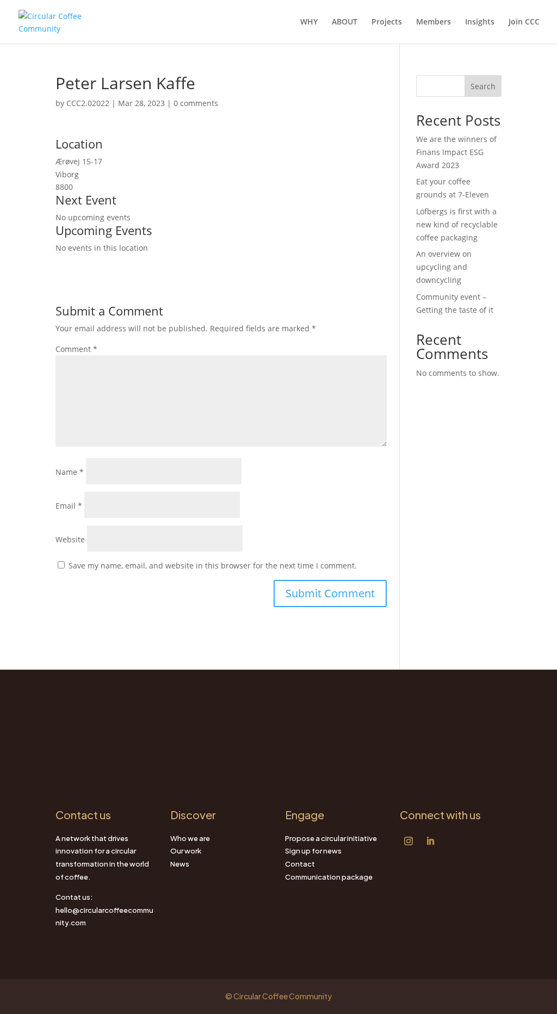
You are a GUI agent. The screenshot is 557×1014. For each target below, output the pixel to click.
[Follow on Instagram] (408, 841)
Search (483, 86)
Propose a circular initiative (331, 838)
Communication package (329, 877)
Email (68, 505)
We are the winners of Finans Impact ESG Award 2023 (456, 152)
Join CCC (524, 22)
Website (70, 539)
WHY (309, 22)
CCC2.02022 (87, 103)
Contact (300, 864)
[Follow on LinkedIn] (430, 841)
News (179, 864)
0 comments (196, 103)
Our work (185, 850)
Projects (387, 22)
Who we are (190, 838)
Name (69, 472)
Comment (76, 349)
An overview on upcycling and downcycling (444, 267)
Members (433, 22)
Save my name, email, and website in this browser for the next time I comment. (213, 565)
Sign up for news (313, 850)
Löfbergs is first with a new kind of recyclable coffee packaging (457, 224)
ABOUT (344, 22)
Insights (479, 22)
